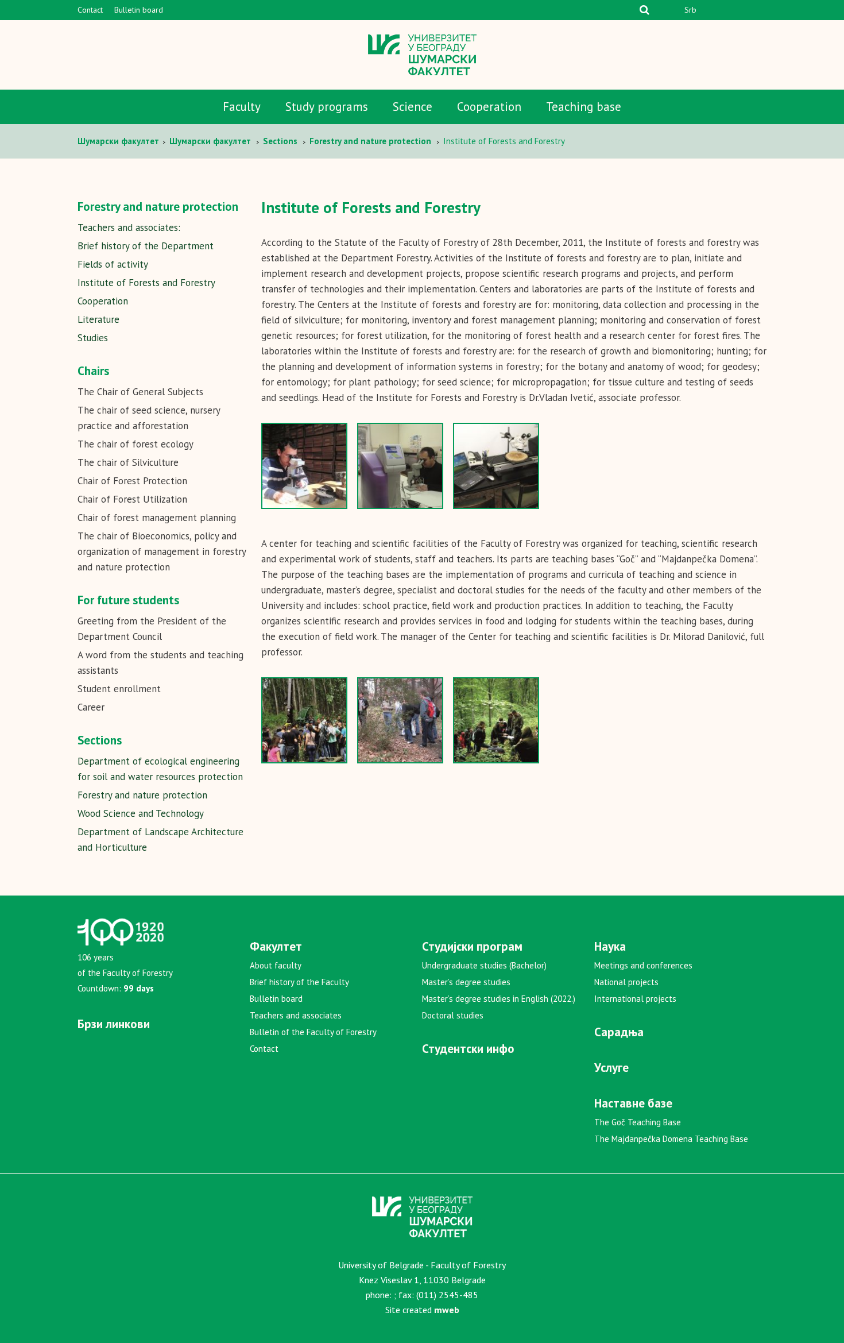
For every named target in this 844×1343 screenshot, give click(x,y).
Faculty (242, 106)
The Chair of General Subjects (140, 391)
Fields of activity (113, 264)
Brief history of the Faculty (299, 982)
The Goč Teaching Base (637, 1122)
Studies (93, 337)
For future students (128, 600)
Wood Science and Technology (141, 813)
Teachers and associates (296, 1015)
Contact (90, 10)
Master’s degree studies (466, 982)
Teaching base (583, 106)
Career (91, 707)
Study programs (326, 106)
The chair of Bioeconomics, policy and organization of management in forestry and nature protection (162, 551)
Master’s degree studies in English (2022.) (498, 998)
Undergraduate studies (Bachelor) (484, 965)
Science (412, 106)
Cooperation (489, 106)
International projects (635, 998)
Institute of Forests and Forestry (146, 282)
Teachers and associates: (129, 227)
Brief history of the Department (146, 246)
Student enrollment (119, 688)
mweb (446, 1309)
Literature (98, 319)
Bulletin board (138, 10)
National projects (626, 982)
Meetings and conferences (643, 965)
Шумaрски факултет (119, 141)
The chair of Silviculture (128, 462)
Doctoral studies (452, 1015)
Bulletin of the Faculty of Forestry (313, 1031)
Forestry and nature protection (142, 795)
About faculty (275, 965)
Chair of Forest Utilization (132, 499)
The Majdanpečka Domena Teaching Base (671, 1138)
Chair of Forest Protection (132, 480)
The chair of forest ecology (135, 444)
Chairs (93, 371)
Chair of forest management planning (157, 517)
